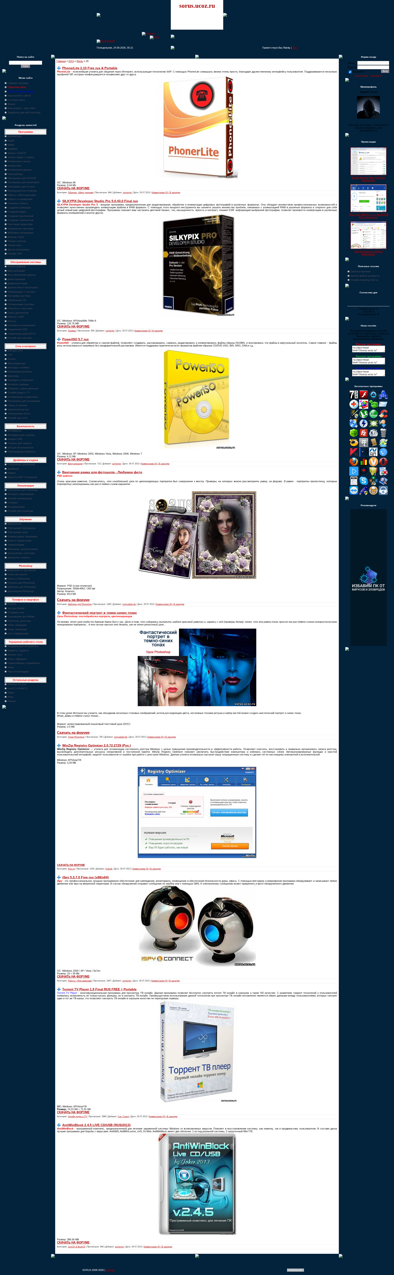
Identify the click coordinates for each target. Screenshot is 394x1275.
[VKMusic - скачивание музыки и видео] (383, 494)
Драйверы (13, 468)
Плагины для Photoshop (21, 582)
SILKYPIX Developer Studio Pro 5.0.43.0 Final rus (100, 201)
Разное (12, 701)
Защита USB (15, 439)
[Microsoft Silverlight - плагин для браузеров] (383, 455)
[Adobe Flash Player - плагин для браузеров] (363, 398)
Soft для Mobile (16, 608)
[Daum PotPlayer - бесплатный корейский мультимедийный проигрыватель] (353, 475)
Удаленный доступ (18, 409)
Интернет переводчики (21, 494)
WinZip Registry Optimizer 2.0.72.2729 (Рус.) (96, 745)
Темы (11, 667)
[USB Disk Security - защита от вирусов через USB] (363, 494)
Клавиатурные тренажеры (23, 536)
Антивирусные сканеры (21, 435)
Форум (11, 104)
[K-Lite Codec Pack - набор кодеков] (383, 446)
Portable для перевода (20, 511)
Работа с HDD (16, 316)
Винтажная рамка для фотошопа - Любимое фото (102, 472)
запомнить (358, 71)
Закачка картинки (360, 271)
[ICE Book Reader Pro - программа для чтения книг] (373, 446)
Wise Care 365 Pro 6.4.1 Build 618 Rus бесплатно (368, 216)
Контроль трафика (18, 384)
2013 (71, 61)
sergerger (127, 192)
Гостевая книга (16, 100)
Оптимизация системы (21, 304)
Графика (12, 148)
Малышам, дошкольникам (23, 549)
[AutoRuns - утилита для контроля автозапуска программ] (383, 407)
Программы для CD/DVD (22, 178)
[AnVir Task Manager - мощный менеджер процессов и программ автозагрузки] (353, 407)
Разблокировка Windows (22, 451)
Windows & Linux (17, 684)
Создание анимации (19, 207)
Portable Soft (15, 253)
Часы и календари (18, 671)
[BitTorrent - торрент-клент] (373, 417)
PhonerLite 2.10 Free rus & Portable (89, 68)
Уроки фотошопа (17, 574)
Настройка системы (19, 295)
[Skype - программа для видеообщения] (363, 484)
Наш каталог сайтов (19, 95)
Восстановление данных (22, 274)
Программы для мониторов (23, 182)
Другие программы (18, 249)
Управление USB (17, 329)
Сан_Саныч (123, 1116)
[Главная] (148, 33)
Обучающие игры (18, 532)
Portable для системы (20, 337)
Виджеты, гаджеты (18, 650)
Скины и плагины (17, 405)
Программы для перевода (23, 490)
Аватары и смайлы (18, 367)
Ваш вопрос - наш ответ (22, 108)
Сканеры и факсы (18, 203)
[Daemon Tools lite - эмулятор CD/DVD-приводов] (363, 427)
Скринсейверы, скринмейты (24, 663)
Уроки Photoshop (76, 737)
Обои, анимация (17, 625)
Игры (10, 696)
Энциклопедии (16, 544)
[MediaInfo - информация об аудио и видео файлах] (363, 455)
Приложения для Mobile (21, 616)
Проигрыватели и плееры (22, 190)
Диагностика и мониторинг (23, 287)
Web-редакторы (17, 363)
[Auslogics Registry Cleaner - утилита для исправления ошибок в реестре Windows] (373, 407)
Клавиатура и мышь (19, 161)
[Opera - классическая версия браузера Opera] (383, 465)
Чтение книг (14, 245)
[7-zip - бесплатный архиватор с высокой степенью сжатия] (353, 398)
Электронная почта (19, 413)
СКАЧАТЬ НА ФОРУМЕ (73, 188)
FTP (10, 355)
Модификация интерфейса (23, 646)
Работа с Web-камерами (22, 195)
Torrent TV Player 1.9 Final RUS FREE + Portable (99, 989)
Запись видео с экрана (21, 157)
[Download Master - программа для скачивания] (383, 427)
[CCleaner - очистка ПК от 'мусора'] (383, 417)
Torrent (12, 359)
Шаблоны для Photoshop (22, 586)
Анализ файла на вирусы (365, 275)
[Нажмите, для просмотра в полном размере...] (197, 177)
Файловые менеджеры (21, 232)
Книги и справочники (19, 540)
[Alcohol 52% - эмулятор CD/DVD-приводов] (383, 398)
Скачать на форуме (73, 600)
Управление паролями (21, 228)
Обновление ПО (17, 300)
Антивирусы (15, 430)
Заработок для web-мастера (24, 112)
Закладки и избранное (20, 380)
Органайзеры (15, 174)
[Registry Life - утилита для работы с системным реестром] (373, 475)
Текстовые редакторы (20, 224)
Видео (11, 144)
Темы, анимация (17, 629)
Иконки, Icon (15, 654)
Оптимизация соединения (23, 397)
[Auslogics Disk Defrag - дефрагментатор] (363, 407)
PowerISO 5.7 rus (75, 339)
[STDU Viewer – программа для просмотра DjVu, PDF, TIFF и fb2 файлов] (383, 484)
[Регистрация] (106, 40)
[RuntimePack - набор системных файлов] (353, 484)
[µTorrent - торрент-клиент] (363, 417)
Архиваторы (15, 136)
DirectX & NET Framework (22, 477)
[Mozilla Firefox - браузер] (353, 465)
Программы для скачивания (24, 401)
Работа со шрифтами (20, 199)
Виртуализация (16, 270)
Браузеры (13, 376)
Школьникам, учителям (21, 553)
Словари (13, 502)
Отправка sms (16, 612)
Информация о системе (21, 291)
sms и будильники (18, 633)
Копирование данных (20, 169)
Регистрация (376, 75)
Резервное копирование (21, 325)
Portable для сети (17, 417)
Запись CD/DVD (17, 153)
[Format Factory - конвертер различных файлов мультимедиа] (373, 436)
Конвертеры (14, 165)
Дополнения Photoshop (21, 591)
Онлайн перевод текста (364, 279)
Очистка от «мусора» (20, 308)
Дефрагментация (17, 283)
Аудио (11, 140)
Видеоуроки (14, 523)
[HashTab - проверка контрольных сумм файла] (363, 446)
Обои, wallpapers (17, 659)
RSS (294, 47)
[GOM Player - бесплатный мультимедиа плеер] (353, 446)
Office (11, 692)
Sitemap (110, 1270)
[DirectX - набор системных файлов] (373, 427)
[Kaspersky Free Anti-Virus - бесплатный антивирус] (353, 455)
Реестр (12, 321)
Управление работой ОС (22, 333)
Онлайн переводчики (20, 498)
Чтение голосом (17, 241)
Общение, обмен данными (23, 388)
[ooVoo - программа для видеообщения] (373, 465)
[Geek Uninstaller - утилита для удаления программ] (383, 436)
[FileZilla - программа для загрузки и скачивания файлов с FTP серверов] (363, 436)
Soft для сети (15, 350)
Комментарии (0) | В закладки (166, 192)
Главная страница (18, 83)
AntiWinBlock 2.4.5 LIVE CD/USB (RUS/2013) (96, 1125)
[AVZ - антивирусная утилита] (353, 417)
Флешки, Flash (16, 237)
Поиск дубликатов (18, 312)
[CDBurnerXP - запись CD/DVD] (353, 427)
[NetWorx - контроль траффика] (363, 465)
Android (12, 604)
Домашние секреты (19, 557)
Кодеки (12, 472)
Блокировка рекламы (20, 371)
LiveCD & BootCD (17, 688)
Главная (61, 61)
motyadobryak (129, 604)
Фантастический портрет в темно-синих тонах (99, 612)
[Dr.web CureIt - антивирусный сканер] (353, 436)
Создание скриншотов (20, 220)
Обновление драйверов (21, 464)
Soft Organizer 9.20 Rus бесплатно (368, 253)
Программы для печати (21, 186)
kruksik (109, 869)
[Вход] (154, 37)
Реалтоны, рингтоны (19, 620)
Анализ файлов (16, 266)
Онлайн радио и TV (19, 392)
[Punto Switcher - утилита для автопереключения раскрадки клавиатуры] (363, 475)
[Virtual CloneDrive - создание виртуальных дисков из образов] (373, 494)
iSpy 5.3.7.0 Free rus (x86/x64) (85, 877)
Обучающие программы (22, 528)
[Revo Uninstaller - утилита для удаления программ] (383, 475)
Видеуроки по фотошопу (22, 570)
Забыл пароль (361, 75)
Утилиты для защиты (20, 443)
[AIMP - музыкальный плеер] (373, 398)
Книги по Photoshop (19, 578)
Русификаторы (16, 506)
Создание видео (17, 211)
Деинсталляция (16, 279)
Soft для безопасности (20, 447)
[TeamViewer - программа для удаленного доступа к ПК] (353, 494)
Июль (80, 61)
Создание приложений (20, 216)
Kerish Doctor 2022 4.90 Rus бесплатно (368, 179)
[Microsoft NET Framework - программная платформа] (373, 455)
